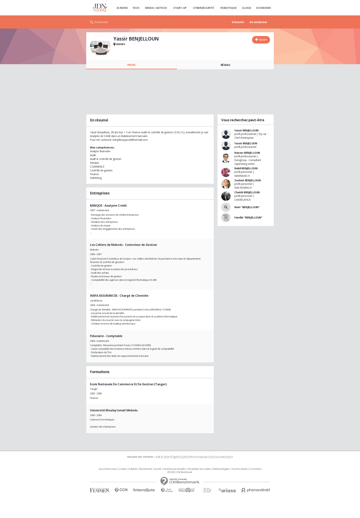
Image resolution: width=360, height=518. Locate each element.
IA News (122, 8)
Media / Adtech (156, 8)
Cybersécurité (203, 8)
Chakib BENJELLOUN (247, 192)
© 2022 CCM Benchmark (180, 472)
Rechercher (101, 22)
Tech (135, 8)
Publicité (133, 469)
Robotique (228, 8)
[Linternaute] (144, 490)
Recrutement (145, 469)
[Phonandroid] (256, 490)
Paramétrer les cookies (199, 469)
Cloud (246, 8)
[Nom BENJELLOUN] (226, 207)
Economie (263, 8)
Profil (131, 65)
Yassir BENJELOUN (245, 143)
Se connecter (258, 22)
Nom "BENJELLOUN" (247, 207)
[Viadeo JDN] (207, 490)
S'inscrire (238, 22)
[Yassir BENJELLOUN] (100, 46)
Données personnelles (175, 469)
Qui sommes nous (108, 469)
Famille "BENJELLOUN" (248, 217)
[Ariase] (227, 490)
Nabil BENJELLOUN (245, 168)
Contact (123, 469)
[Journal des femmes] (99, 490)
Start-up (180, 8)
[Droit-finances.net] (167, 490)
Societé (157, 469)
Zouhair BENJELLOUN (247, 180)
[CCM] (121, 490)
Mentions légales (221, 469)
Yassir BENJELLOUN (246, 130)
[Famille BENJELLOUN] (226, 217)
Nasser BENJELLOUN (247, 152)
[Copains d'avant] (187, 490)
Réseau (225, 65)
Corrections (255, 469)
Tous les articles (240, 469)
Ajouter (263, 39)
